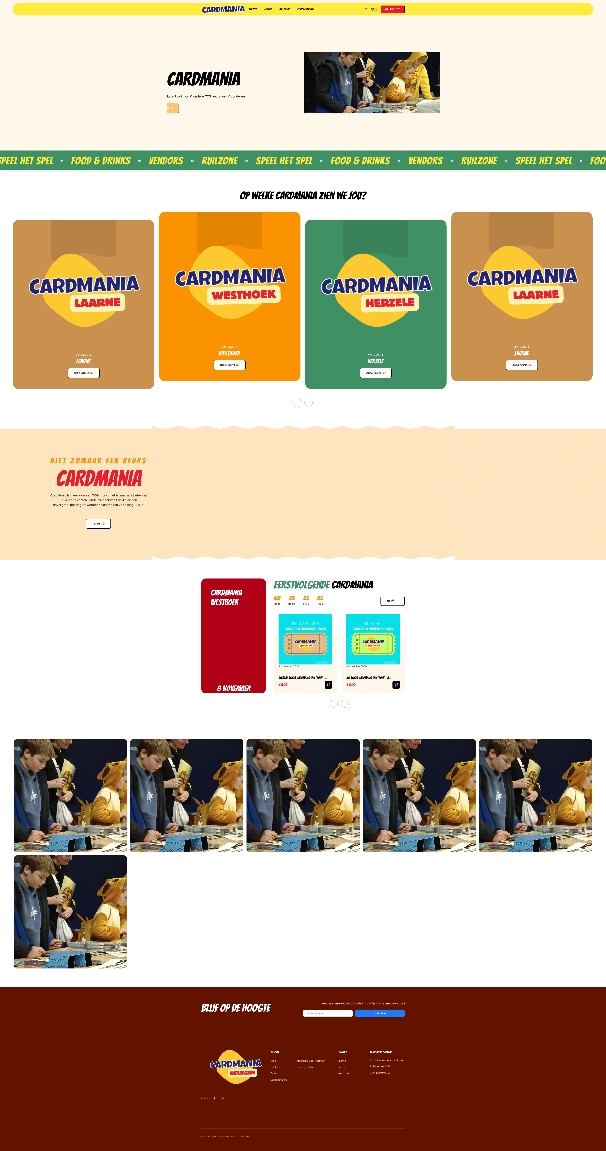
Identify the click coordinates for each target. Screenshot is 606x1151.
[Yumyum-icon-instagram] (222, 1098)
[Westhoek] (229, 281)
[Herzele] (376, 289)
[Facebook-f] (214, 1098)
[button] (297, 403)
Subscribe (380, 1013)
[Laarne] (83, 289)
